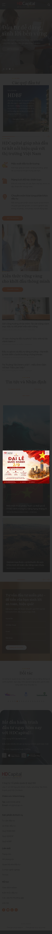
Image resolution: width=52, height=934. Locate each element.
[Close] (47, 452)
